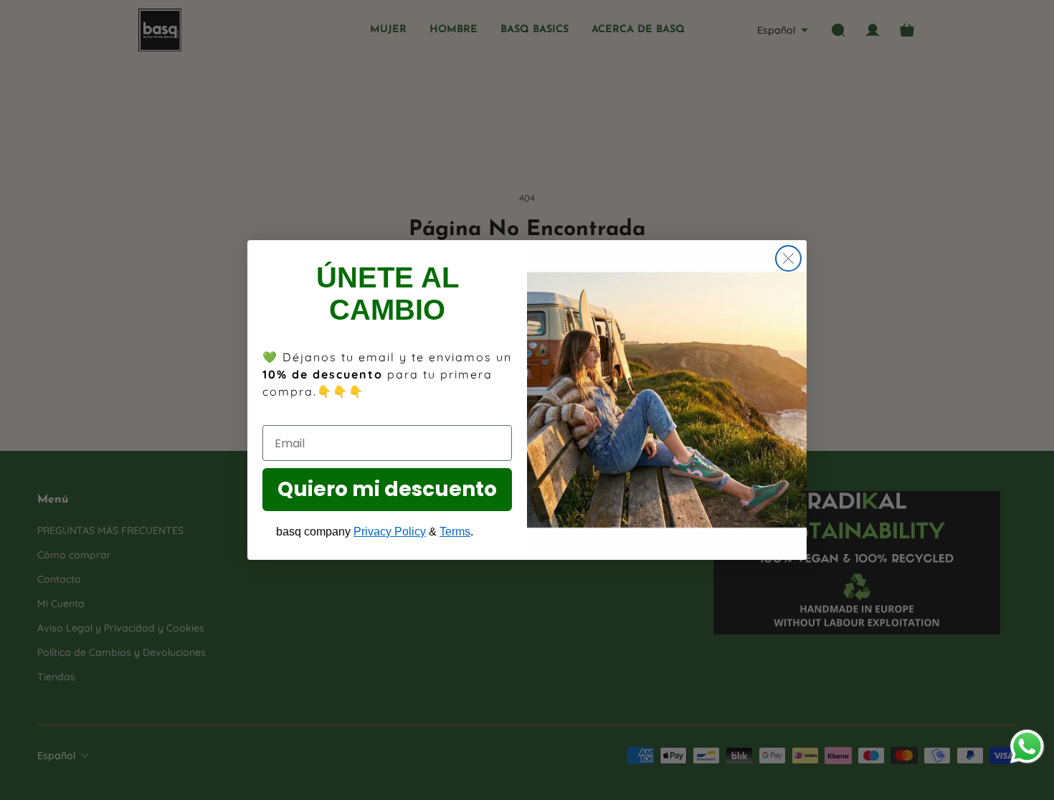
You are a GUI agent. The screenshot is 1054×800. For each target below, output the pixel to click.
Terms (455, 531)
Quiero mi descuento (387, 489)
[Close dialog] (788, 258)
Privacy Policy (389, 531)
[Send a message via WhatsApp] (1027, 746)
